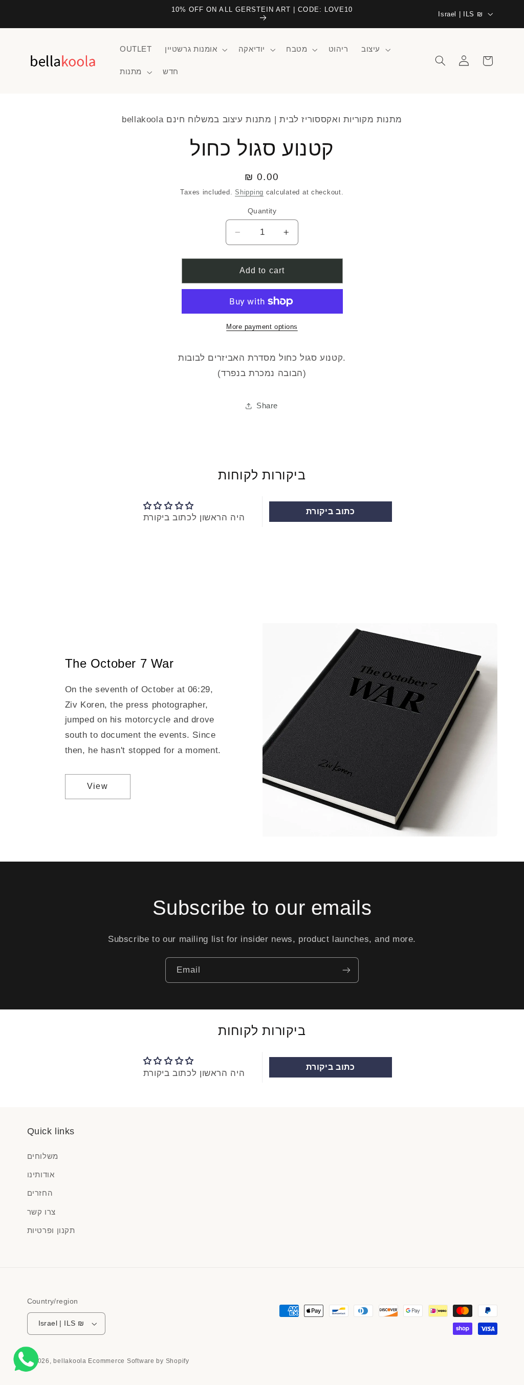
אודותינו (41, 1175)
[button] (195, 49)
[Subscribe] (346, 969)
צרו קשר (41, 1212)
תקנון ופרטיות (51, 1230)
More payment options (262, 327)
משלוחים (42, 1156)
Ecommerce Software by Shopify (138, 1361)
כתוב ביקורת (330, 511)
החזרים (40, 1193)
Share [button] (267, 406)
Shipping (249, 192)
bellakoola (70, 1361)
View (97, 786)
